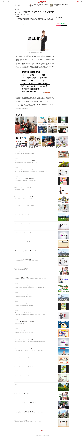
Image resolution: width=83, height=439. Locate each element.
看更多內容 (41, 430)
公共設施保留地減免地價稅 (20, 384)
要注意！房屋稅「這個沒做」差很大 (22, 357)
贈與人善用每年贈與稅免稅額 (21, 268)
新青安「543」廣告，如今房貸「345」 (23, 277)
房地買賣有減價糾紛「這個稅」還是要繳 (23, 169)
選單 (3, 1)
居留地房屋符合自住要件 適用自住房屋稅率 (24, 178)
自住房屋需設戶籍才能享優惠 (21, 330)
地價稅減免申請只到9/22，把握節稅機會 (23, 393)
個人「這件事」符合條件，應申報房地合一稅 (24, 294)
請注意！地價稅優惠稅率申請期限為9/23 (23, 366)
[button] (27, 5)
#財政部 (17, 108)
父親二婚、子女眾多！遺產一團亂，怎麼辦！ (24, 205)
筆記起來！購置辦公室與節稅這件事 (22, 312)
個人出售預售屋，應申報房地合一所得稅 (23, 151)
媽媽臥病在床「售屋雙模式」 (21, 420)
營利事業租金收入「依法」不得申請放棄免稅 (24, 196)
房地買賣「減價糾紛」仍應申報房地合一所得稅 (25, 250)
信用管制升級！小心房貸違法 (47, 146)
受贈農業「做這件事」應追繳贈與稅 (22, 214)
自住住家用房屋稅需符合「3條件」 (22, 241)
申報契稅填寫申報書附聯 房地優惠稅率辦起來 (24, 286)
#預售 (20, 108)
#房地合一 (26, 108)
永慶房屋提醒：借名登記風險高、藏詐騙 (23, 411)
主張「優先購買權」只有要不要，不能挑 (23, 348)
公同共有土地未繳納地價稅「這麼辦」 (23, 232)
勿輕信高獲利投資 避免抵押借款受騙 (22, 259)
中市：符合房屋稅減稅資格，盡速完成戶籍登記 (25, 402)
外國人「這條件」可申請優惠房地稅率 (23, 223)
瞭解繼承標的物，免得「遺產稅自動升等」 (24, 187)
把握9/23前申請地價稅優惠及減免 (22, 303)
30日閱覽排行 (59, 17)
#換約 (23, 108)
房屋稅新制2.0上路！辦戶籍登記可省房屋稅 (24, 321)
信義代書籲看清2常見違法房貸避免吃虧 (24, 133)
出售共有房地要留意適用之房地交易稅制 (23, 339)
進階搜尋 (8, 1)
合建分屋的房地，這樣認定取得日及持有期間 (24, 160)
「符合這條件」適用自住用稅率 (21, 375)
